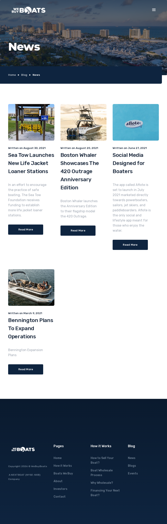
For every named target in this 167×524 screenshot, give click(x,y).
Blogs (132, 466)
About (58, 481)
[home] (28, 10)
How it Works (63, 466)
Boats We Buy (63, 473)
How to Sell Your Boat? (102, 460)
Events (133, 473)
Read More (25, 229)
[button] (154, 9)
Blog (24, 74)
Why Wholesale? (102, 483)
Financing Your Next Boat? (105, 493)
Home (12, 74)
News (131, 458)
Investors (60, 489)
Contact (60, 496)
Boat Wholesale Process (102, 473)
